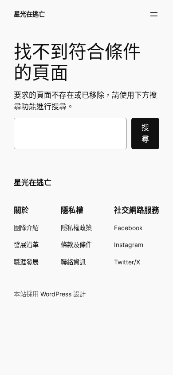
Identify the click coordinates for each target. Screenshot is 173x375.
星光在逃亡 (29, 14)
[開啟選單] (154, 14)
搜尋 (145, 133)
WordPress (55, 294)
